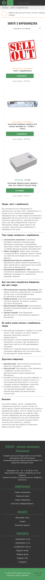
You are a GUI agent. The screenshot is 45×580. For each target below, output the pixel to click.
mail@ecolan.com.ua (22, 546)
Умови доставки (22, 496)
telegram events (22, 550)
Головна (5, 7)
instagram (22, 562)
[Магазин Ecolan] (4, 2)
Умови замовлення (22, 492)
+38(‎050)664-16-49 (22, 539)
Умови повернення (22, 500)
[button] (20, 190)
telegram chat (22, 558)
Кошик (22, 521)
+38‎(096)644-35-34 (22, 543)
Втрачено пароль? (22, 525)
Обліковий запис (22, 517)
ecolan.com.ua (22, 573)
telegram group (22, 554)
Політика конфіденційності (22, 503)
